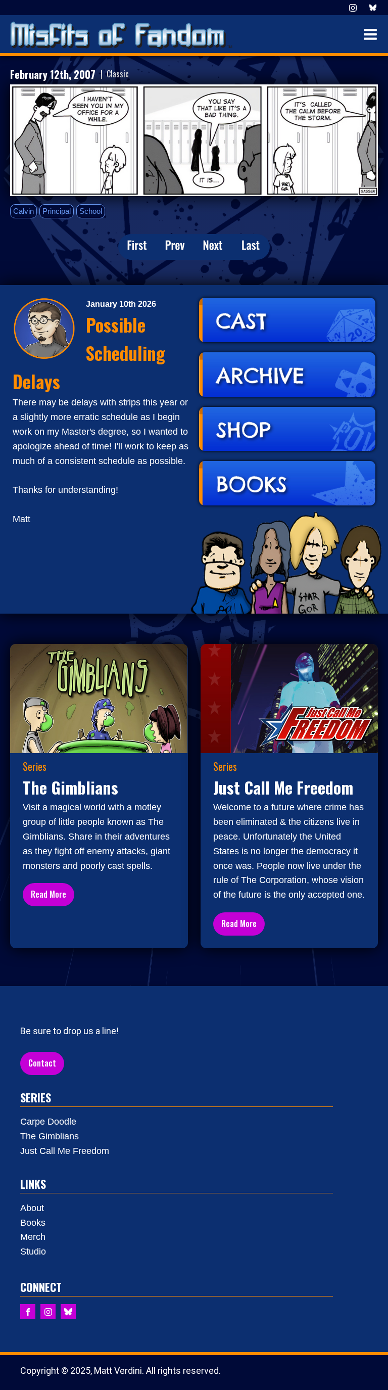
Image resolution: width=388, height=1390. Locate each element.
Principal (56, 211)
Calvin (23, 211)
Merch (32, 1237)
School (90, 211)
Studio (33, 1251)
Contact (42, 1063)
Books (32, 1223)
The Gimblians (49, 1136)
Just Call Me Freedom (64, 1151)
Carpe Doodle (48, 1122)
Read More (48, 894)
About (32, 1208)
